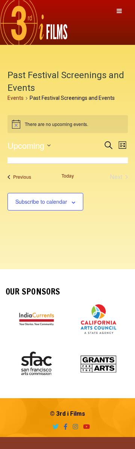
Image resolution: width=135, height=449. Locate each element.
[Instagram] (73, 426)
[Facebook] (64, 426)
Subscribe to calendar (41, 201)
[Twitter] (53, 426)
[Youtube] (85, 426)
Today (68, 176)
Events (16, 98)
